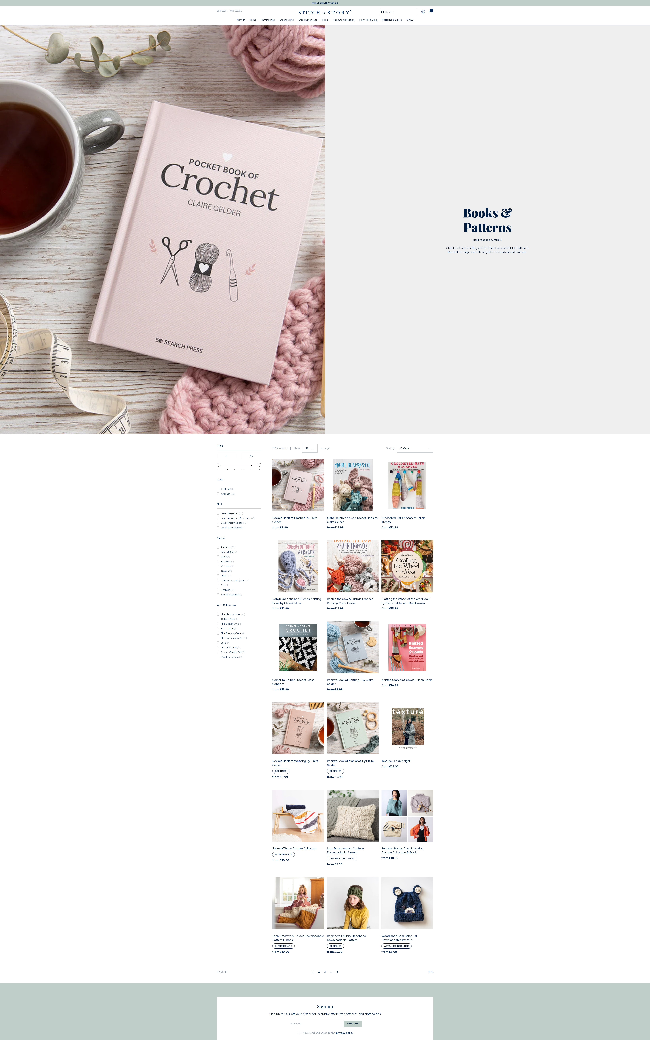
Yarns (253, 19)
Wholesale (236, 11)
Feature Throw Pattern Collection (294, 848)
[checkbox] (241, 489)
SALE (410, 19)
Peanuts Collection (343, 19)
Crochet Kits (286, 19)
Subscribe (353, 1024)
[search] (398, 12)
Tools (325, 19)
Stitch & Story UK (325, 12)
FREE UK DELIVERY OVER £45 (325, 3)
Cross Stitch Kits (307, 19)
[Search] (382, 12)
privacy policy (344, 1032)
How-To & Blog (368, 19)
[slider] (218, 465)
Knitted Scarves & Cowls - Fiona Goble (406, 680)
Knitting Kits (268, 19)
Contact (221, 11)
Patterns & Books (392, 19)
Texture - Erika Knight (395, 761)
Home (476, 240)
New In (241, 19)
